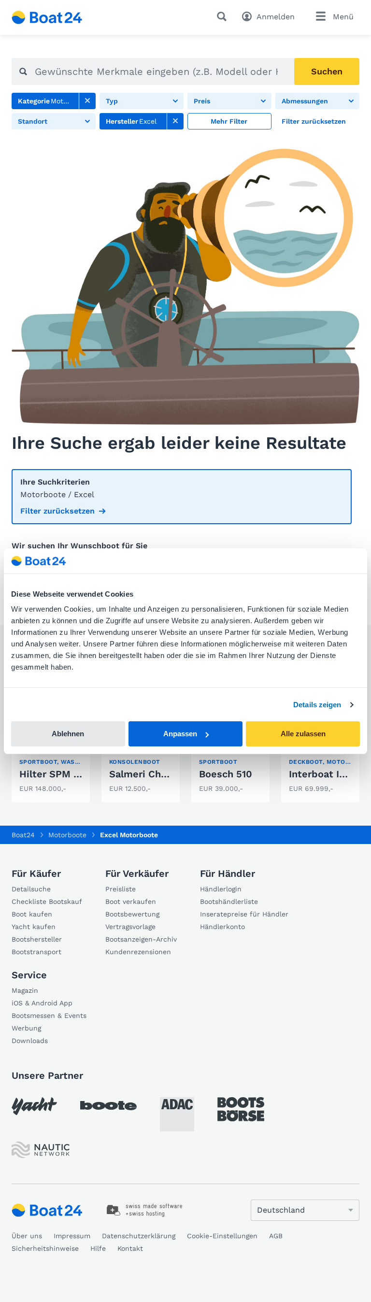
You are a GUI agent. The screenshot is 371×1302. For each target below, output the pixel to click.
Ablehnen (68, 734)
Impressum (72, 1236)
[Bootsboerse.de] (240, 1109)
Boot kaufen (32, 914)
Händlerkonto (222, 926)
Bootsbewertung (132, 914)
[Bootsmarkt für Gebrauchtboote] (47, 17)
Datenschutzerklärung (138, 1236)
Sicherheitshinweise (45, 1248)
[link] (87, 101)
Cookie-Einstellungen (222, 1236)
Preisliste (120, 889)
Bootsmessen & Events (49, 1015)
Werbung (26, 1028)
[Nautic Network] (41, 1150)
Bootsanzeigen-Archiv (141, 939)
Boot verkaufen (130, 901)
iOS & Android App (42, 1003)
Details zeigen (317, 705)
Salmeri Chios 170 (151, 774)
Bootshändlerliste (229, 901)
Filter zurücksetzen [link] (57, 510)
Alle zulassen (303, 734)
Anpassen (180, 734)
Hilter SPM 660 (55, 774)
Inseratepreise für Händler (244, 914)
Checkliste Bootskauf (47, 901)
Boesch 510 (225, 774)
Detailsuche (31, 889)
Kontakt (130, 1248)
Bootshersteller (37, 939)
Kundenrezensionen (138, 952)
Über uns (27, 1236)
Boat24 (23, 835)
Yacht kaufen (34, 926)
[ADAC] (177, 1114)
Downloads (30, 1040)
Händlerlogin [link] (221, 889)
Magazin (25, 990)
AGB (276, 1236)
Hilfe (98, 1248)
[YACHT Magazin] (34, 1106)
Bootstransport (36, 952)
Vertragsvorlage (130, 926)
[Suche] (223, 16)
